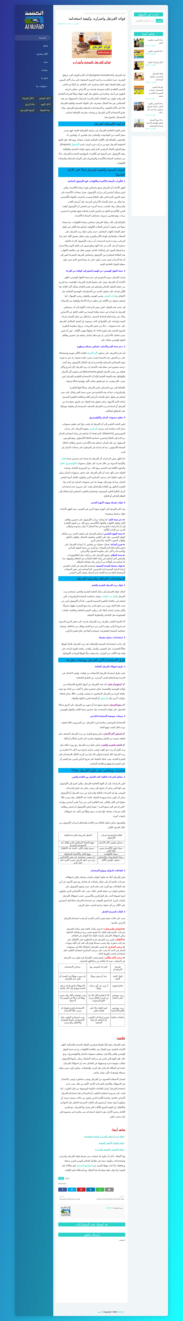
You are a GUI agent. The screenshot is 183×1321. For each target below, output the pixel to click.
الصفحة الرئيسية (120, 13)
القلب (63, 458)
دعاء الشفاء (45, 110)
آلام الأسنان (92, 353)
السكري (93, 428)
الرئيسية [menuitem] (42, 38)
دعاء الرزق (30, 104)
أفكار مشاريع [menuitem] (42, 54)
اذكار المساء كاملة (155, 62)
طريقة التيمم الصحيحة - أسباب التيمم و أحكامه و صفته (156, 91)
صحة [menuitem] (46, 62)
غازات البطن (110, 296)
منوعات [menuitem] (44, 70)
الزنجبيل (104, 698)
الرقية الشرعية (27, 110)
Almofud (63, 24)
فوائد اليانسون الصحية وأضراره (109, 1149)
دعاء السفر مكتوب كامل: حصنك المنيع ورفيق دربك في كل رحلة (155, 107)
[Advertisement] (148, 176)
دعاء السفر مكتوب (155, 51)
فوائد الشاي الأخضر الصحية (111, 1143)
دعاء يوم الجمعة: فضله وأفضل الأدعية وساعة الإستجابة (154, 123)
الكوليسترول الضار (68, 463)
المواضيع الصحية (84, 1165)
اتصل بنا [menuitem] (44, 78)
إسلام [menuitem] (45, 46)
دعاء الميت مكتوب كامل (155, 41)
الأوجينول (75, 144)
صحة (112, 13)
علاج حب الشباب (109, 596)
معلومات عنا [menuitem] (41, 86)
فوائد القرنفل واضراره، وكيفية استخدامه (156, 77)
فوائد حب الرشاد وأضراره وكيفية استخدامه (104, 1136)
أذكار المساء (28, 98)
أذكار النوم (45, 104)
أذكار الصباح (44, 98)
